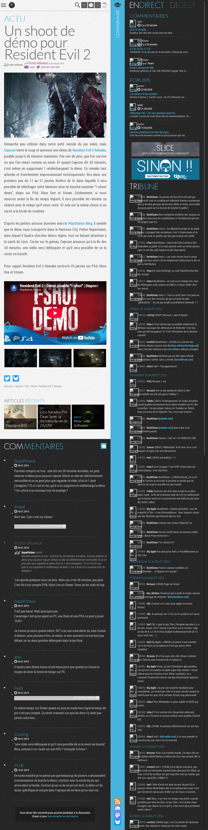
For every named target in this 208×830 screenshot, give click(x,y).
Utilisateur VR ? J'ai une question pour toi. (153, 113)
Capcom (10, 150)
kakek (140, 105)
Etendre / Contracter (118, 794)
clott (140, 21)
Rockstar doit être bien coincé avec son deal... (152, 32)
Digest (182, 5)
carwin (141, 85)
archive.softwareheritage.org (183, 345)
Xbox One (8, 386)
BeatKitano (143, 40)
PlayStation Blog (80, 223)
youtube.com (165, 418)
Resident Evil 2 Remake (89, 150)
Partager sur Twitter (7, 378)
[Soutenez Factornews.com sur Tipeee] (165, 178)
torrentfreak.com (183, 359)
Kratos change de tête (142, 67)
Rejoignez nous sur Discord (118, 808)
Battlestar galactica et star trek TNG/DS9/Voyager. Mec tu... (159, 70)
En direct (147, 5)
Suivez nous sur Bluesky (118, 822)
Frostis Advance (37, 63)
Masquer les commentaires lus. (103, 446)
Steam (34, 386)
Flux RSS (118, 801)
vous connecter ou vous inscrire (63, 816)
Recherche (78, 5)
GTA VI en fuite (138, 29)
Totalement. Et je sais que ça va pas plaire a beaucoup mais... (160, 51)
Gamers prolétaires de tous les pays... (150, 132)
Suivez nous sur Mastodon (118, 815)
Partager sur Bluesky (16, 378)
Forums (140, 80)
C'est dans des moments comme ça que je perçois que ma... (158, 135)
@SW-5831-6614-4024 (50, 67)
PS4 (27, 386)
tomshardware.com (178, 597)
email (32, 67)
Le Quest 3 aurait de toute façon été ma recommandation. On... (160, 116)
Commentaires (149, 16)
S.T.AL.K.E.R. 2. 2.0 (140, 48)
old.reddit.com (168, 736)
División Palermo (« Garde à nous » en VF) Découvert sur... (158, 97)
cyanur (141, 124)
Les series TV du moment (143, 94)
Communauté (117, 395)
